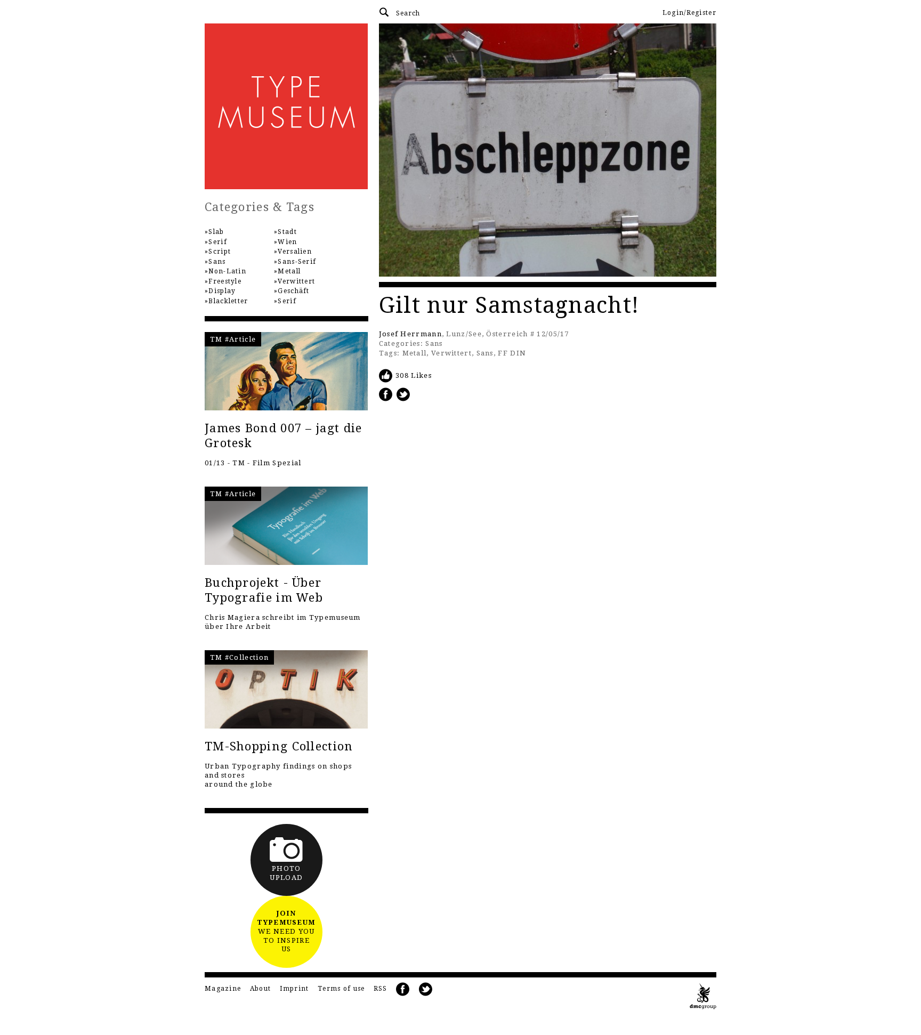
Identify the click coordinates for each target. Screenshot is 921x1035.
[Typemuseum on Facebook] (403, 989)
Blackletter (228, 301)
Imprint (294, 988)
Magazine (223, 988)
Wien (287, 242)
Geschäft (293, 291)
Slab (216, 232)
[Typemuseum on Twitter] (426, 989)
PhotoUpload (286, 873)
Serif (217, 242)
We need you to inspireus (286, 931)
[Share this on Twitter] (403, 394)
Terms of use (341, 988)
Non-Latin (227, 271)
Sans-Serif (297, 261)
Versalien (295, 251)
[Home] (286, 106)
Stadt (287, 232)
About (260, 988)
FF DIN (512, 353)
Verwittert (451, 353)
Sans (433, 343)
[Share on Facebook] (386, 394)
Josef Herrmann (410, 334)
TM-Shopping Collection (279, 746)
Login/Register (689, 13)
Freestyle (224, 281)
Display (222, 291)
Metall (414, 353)
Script (219, 251)
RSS (380, 988)
